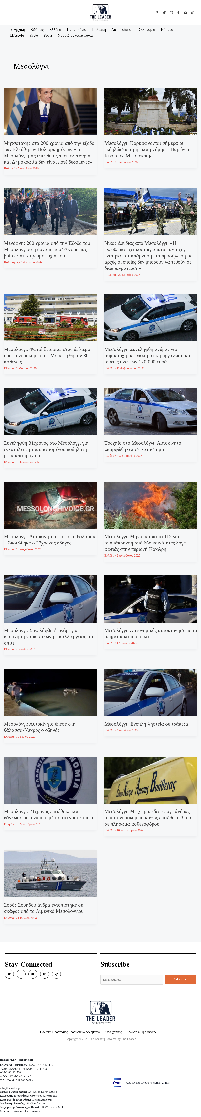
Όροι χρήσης (113, 1032)
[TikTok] (192, 12)
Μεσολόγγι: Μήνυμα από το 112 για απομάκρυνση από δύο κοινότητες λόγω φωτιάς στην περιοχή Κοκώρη (145, 543)
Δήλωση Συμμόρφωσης (141, 1032)
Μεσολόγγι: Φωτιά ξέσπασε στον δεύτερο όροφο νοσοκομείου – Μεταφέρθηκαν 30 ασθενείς (47, 355)
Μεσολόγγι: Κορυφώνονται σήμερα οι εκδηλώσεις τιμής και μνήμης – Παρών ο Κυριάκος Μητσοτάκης (146, 149)
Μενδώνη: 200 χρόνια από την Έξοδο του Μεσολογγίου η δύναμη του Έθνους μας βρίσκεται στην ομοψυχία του (47, 249)
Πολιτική (9, 168)
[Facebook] (178, 12)
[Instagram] (171, 12)
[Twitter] (164, 12)
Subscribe (180, 979)
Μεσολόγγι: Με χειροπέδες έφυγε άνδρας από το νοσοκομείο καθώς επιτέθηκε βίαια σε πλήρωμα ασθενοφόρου (147, 817)
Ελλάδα (109, 162)
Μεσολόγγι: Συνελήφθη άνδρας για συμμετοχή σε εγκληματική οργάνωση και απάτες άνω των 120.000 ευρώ (148, 355)
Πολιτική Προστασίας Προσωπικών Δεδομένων (70, 1032)
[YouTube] (185, 12)
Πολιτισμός (11, 262)
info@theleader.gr (10, 1088)
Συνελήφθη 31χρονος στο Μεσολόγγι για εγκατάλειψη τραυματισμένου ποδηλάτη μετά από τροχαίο (46, 449)
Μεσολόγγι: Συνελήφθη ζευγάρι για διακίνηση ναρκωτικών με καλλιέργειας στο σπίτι (49, 636)
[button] (157, 12)
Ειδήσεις (9, 824)
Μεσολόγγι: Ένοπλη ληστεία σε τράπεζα (146, 724)
